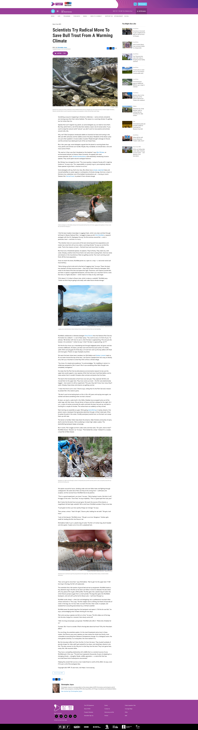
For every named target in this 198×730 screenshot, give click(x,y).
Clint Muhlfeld (99, 235)
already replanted (98, 170)
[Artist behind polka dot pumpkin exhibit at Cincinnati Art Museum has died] (127, 124)
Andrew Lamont (101, 355)
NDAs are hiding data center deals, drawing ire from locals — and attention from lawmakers (139, 152)
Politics (135, 106)
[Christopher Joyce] (56, 688)
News (52, 16)
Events (106, 705)
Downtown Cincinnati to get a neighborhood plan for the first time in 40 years (139, 33)
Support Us (109, 16)
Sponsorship (118, 16)
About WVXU (87, 708)
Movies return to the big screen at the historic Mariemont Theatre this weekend (139, 97)
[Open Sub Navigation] (55, 16)
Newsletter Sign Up (88, 715)
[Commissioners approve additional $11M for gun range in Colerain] (127, 82)
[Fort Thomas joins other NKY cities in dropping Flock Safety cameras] (127, 56)
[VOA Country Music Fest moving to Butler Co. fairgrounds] (127, 45)
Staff (126, 715)
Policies (106, 715)
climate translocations (79, 156)
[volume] (57, 11)
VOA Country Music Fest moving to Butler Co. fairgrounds (139, 46)
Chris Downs (89, 336)
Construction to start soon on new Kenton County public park (138, 71)
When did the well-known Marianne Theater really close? (138, 139)
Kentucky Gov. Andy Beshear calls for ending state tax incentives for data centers (138, 112)
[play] (53, 11)
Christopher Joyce (62, 47)
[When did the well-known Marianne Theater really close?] (127, 137)
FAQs (126, 712)
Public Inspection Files (130, 705)
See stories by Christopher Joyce (71, 691)
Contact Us (107, 708)
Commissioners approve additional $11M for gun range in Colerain (139, 84)
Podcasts (77, 16)
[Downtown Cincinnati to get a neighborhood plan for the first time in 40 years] (127, 31)
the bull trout (70, 176)
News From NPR (57, 24)
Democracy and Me (109, 712)
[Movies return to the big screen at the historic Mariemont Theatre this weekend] (127, 95)
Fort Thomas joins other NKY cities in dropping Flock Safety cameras (139, 58)
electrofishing (92, 410)
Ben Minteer (100, 152)
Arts (134, 121)
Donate (143, 4)
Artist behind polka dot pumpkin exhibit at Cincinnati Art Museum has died (139, 126)
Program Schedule (88, 712)
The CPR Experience (89, 705)
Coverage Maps (128, 708)
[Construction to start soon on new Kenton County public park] (127, 70)
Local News (135, 28)
